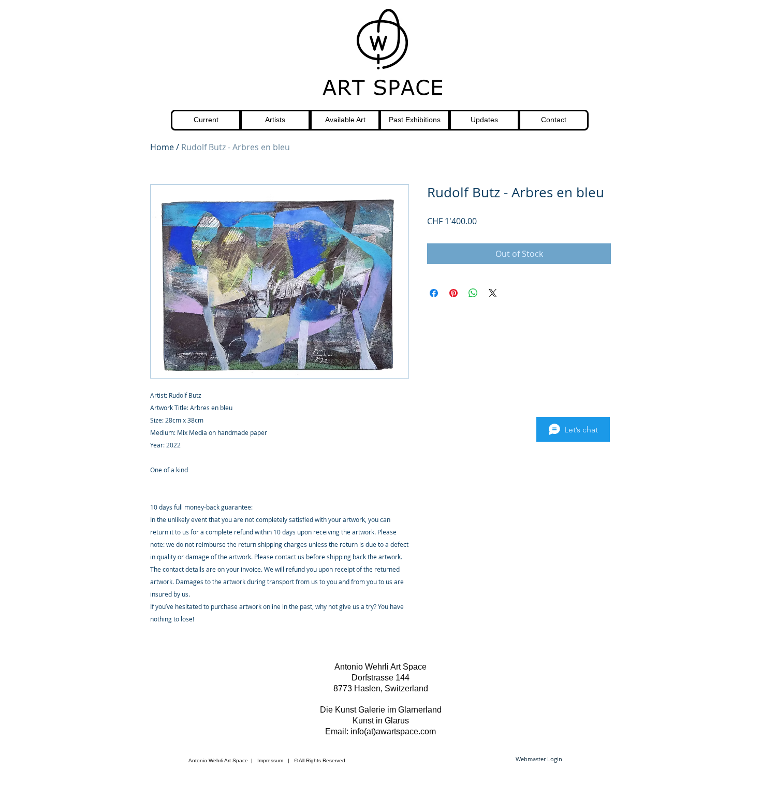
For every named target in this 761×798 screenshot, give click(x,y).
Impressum (270, 760)
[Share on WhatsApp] (473, 293)
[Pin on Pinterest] (453, 293)
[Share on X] (493, 293)
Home (162, 147)
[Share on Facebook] (434, 293)
